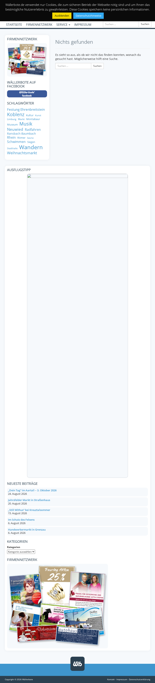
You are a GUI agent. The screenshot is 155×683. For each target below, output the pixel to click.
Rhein (11, 137)
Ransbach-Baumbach (21, 133)
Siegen (31, 142)
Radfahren (33, 130)
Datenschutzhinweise (88, 15)
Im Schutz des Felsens (21, 519)
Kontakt (111, 679)
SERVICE (62, 24)
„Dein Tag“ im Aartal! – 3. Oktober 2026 (32, 490)
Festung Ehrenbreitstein (26, 109)
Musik (25, 124)
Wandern (31, 147)
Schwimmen (16, 142)
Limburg (11, 119)
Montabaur (33, 119)
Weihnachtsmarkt (22, 153)
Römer (21, 137)
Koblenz (15, 114)
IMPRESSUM (82, 24)
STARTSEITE (14, 24)
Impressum (121, 679)
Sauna (30, 138)
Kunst (38, 115)
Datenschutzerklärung (139, 679)
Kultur (30, 115)
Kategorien (13, 547)
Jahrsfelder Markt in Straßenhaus (29, 500)
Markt (21, 119)
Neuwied (15, 129)
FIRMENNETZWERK (39, 24)
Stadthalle (12, 148)
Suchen (145, 24)
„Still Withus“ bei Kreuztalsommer (29, 510)
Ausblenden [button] (62, 15)
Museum (12, 124)
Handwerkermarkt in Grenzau (27, 529)
